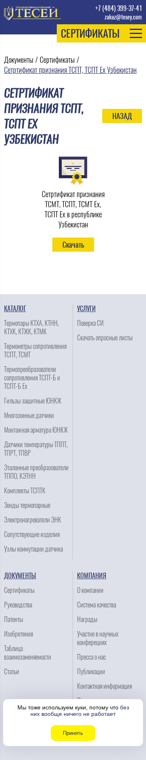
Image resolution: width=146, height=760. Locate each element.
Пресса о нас (91, 657)
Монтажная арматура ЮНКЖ (36, 430)
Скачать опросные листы (105, 337)
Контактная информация (104, 686)
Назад (122, 116)
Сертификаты (57, 60)
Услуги (86, 308)
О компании (90, 590)
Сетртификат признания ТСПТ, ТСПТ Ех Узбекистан (70, 70)
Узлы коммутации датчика (33, 549)
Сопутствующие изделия (32, 534)
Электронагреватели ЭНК (32, 520)
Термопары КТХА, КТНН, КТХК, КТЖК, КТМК (31, 327)
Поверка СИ (90, 323)
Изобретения (18, 634)
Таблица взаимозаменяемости (27, 652)
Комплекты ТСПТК (24, 490)
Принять (73, 733)
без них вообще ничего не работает (79, 710)
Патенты (13, 619)
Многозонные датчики (29, 415)
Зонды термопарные (27, 505)
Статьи (11, 671)
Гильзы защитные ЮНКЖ (32, 401)
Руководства (18, 605)
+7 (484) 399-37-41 (118, 8)
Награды (87, 619)
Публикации (91, 671)
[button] (101, 33)
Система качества (96, 605)
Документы (18, 60)
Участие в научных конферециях (97, 638)
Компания (91, 575)
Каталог (15, 308)
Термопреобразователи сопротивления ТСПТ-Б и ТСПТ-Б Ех (32, 378)
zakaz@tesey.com (123, 17)
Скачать (73, 245)
